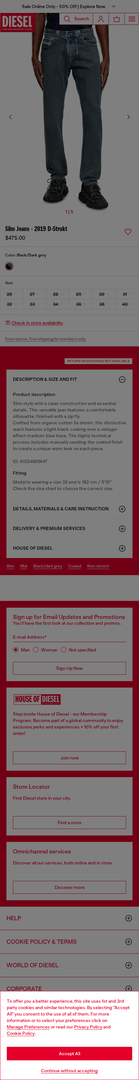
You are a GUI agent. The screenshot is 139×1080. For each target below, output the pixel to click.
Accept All (69, 1053)
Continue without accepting (69, 1070)
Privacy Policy (88, 1026)
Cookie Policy (21, 1033)
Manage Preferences (28, 1026)
